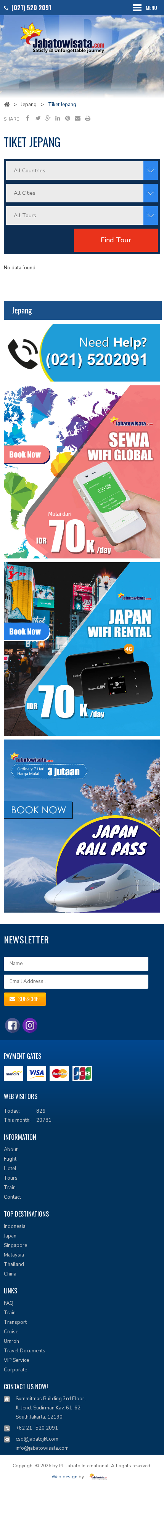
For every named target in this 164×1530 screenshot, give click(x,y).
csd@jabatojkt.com (37, 1439)
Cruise (11, 1331)
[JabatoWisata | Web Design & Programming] (99, 1477)
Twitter (38, 118)
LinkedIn (58, 118)
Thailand (14, 1264)
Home (7, 104)
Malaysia (14, 1255)
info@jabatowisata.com (42, 1448)
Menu (151, 7)
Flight (10, 1159)
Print (87, 118)
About (11, 1149)
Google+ (48, 118)
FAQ (8, 1303)
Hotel (10, 1168)
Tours (11, 1178)
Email (77, 118)
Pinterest (68, 118)
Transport (15, 1322)
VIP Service (16, 1360)
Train (10, 1187)
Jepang (29, 104)
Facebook (28, 118)
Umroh (11, 1341)
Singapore (15, 1245)
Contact (12, 1197)
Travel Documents (24, 1350)
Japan (10, 1236)
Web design (64, 1477)
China (10, 1274)
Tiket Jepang (62, 104)
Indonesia (15, 1226)
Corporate (15, 1369)
